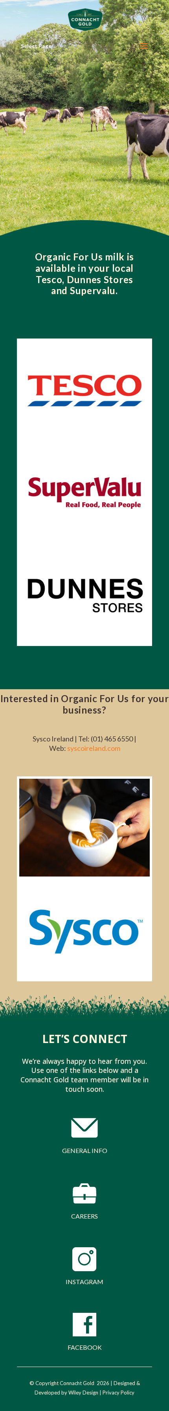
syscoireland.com (93, 748)
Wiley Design (83, 1392)
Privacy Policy (118, 1392)
